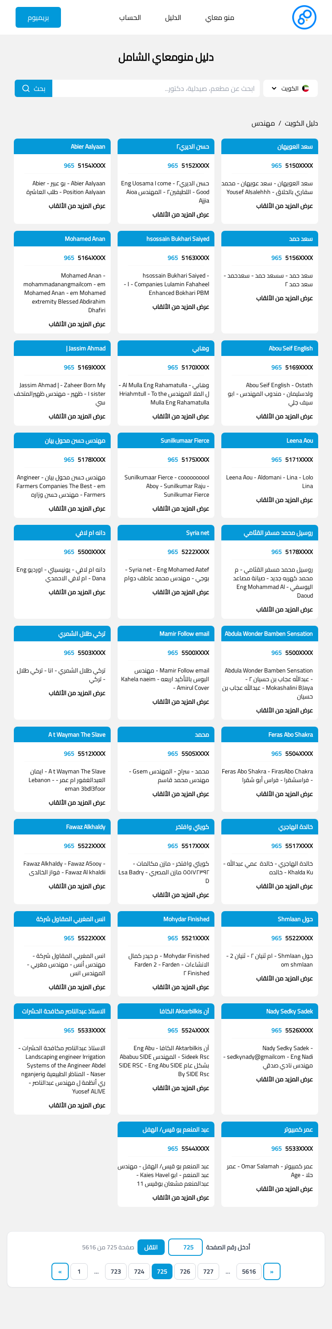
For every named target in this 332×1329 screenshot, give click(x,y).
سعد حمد (301, 238)
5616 (249, 1271)
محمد (202, 734)
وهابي (200, 348)
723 (116, 1271)
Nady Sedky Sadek (289, 1011)
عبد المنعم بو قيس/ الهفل (176, 1129)
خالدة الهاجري (295, 826)
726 (185, 1271)
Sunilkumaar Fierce (185, 440)
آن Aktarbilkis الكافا (184, 1011)
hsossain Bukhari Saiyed (178, 238)
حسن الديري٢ (192, 146)
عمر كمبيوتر (298, 1129)
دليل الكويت (301, 123)
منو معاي (219, 17)
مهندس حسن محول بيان (75, 440)
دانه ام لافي (90, 532)
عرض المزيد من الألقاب (284, 205)
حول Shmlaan (295, 919)
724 (139, 1271)
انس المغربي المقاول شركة (70, 919)
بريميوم (38, 17)
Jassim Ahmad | (85, 348)
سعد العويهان (295, 146)
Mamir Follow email (184, 633)
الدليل (173, 17)
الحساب (130, 17)
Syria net (197, 532)
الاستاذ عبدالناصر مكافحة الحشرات (63, 1011)
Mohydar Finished (186, 919)
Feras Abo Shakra (290, 734)
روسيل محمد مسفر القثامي (278, 532)
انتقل (151, 1247)
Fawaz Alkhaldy (85, 826)
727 (208, 1271)
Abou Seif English (291, 348)
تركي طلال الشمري (81, 633)
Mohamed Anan (85, 238)
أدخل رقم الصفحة (228, 1247)
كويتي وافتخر (192, 826)
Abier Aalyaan (88, 146)
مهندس (263, 123)
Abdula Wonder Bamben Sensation (269, 633)
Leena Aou (300, 440)
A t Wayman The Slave (76, 734)
